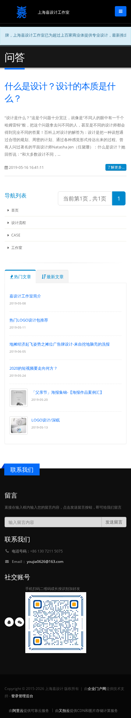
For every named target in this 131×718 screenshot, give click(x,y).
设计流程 (18, 222)
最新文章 (55, 276)
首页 (14, 210)
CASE (15, 235)
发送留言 (113, 522)
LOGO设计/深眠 (45, 420)
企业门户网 (97, 688)
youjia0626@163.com (45, 561)
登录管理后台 (22, 695)
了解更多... (116, 167)
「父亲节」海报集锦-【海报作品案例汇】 (67, 392)
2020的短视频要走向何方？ (33, 368)
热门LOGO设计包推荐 (28, 320)
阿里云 (17, 710)
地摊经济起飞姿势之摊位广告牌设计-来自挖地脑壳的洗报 (59, 344)
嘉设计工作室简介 (25, 296)
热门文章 (22, 276)
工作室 (16, 247)
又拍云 (64, 710)
